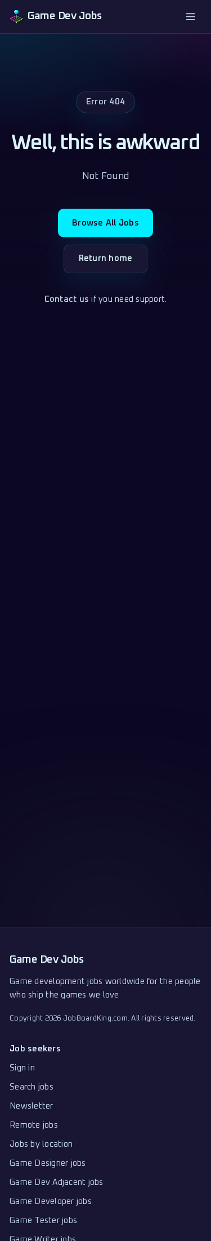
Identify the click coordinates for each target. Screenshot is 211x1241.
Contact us (66, 299)
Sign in (22, 1068)
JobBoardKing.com (95, 1018)
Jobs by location (41, 1144)
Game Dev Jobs (47, 959)
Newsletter (31, 1106)
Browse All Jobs (105, 223)
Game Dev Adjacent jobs (57, 1182)
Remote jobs (34, 1125)
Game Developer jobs (51, 1201)
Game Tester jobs (43, 1220)
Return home (106, 258)
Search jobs (31, 1087)
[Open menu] (190, 16)
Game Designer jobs (48, 1163)
